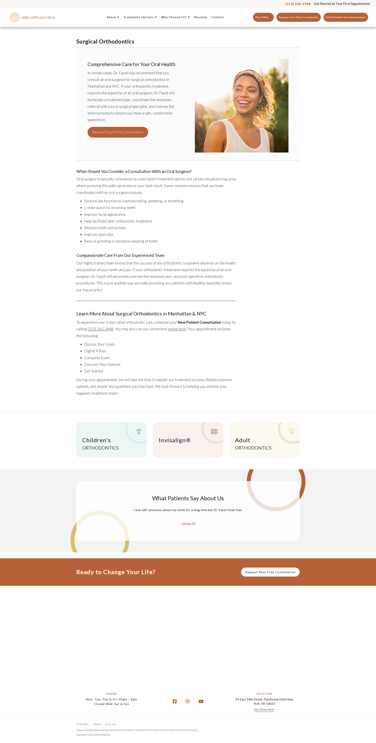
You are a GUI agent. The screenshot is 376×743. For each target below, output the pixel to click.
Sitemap (97, 724)
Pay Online (262, 17)
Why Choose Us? (174, 17)
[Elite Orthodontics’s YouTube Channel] (201, 701)
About (112, 17)
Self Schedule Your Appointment (346, 17)
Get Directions (264, 709)
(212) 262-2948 (298, 3)
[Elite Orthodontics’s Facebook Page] (174, 701)
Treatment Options (139, 17)
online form (177, 329)
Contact (217, 17)
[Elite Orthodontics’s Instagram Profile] (187, 701)
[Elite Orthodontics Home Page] (32, 17)
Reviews (200, 17)
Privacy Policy (82, 724)
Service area (110, 724)
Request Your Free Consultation (298, 17)
